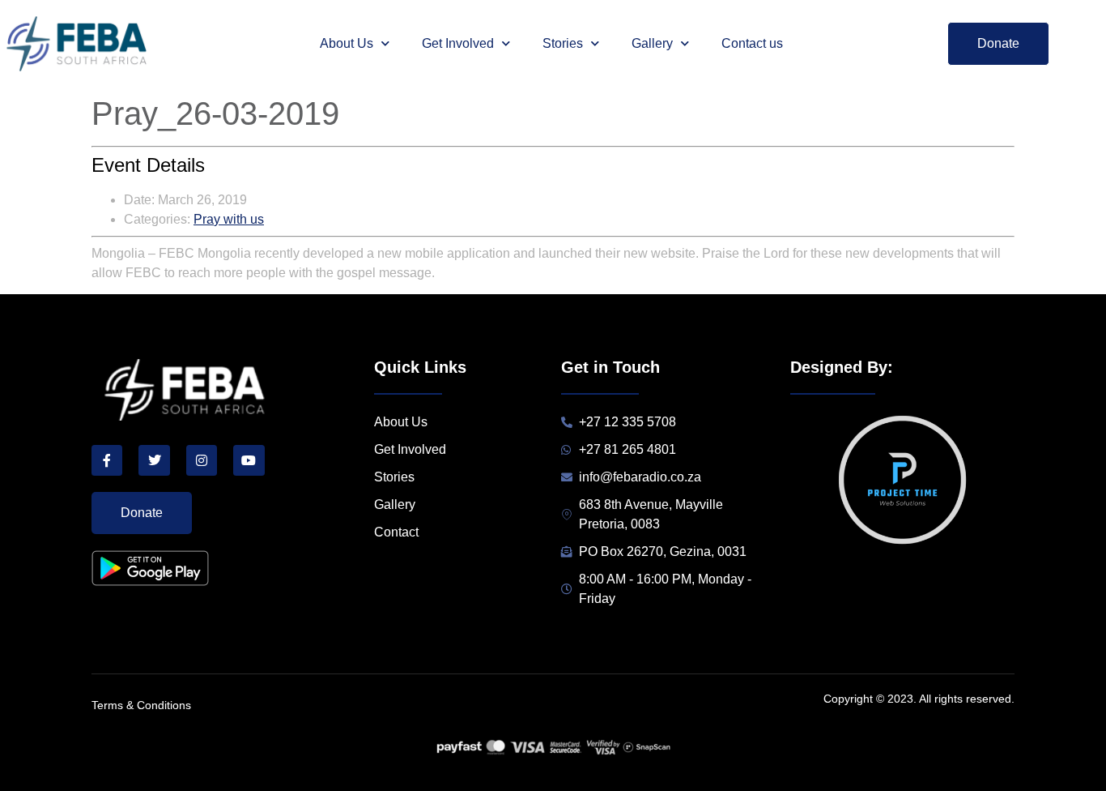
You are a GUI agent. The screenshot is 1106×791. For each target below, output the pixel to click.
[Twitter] (153, 460)
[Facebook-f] (106, 460)
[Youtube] (248, 460)
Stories (562, 43)
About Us (346, 43)
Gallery (652, 43)
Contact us (752, 43)
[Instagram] (201, 460)
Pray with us (229, 219)
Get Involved (458, 43)
